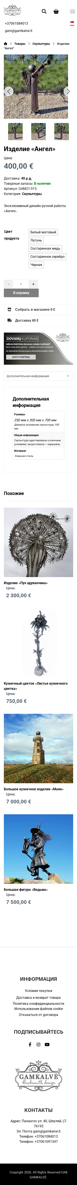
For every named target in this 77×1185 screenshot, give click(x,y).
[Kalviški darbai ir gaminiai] (12, 10)
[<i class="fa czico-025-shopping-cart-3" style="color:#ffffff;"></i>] (56, 11)
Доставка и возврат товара (38, 998)
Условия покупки (38, 991)
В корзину (21, 293)
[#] (30, 1044)
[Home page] (5, 43)
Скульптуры (32, 194)
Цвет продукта (11, 235)
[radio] (43, 232)
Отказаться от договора (38, 1015)
